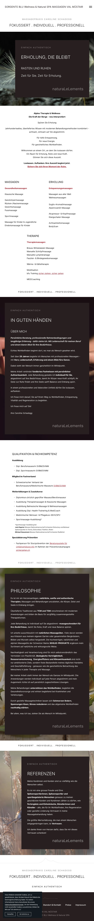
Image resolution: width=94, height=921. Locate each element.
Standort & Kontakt (52, 905)
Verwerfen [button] (10, 914)
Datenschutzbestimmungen (14, 904)
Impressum (81, 905)
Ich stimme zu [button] (24, 914)
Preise (68, 905)
